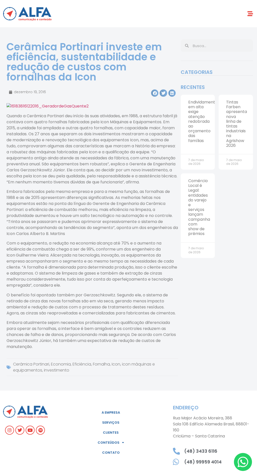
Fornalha (101, 364)
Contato (111, 452)
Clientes (111, 432)
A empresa (111, 412)
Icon (116, 364)
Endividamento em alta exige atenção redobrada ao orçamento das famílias (203, 121)
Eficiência (82, 364)
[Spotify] (40, 430)
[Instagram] (9, 430)
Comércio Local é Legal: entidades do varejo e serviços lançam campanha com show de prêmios (199, 207)
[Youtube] (30, 430)
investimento (56, 370)
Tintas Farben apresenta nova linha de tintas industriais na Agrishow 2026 (236, 123)
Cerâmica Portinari (31, 364)
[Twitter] (19, 430)
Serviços (110, 422)
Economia (61, 364)
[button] (250, 14)
